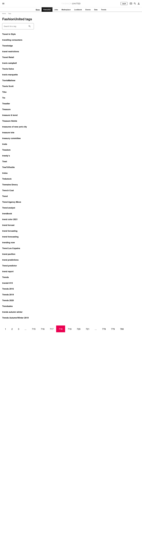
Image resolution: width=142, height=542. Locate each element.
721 (87, 328)
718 (60, 328)
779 (113, 328)
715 (34, 328)
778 (104, 328)
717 (51, 328)
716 (42, 328)
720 (78, 328)
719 (69, 328)
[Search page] (135, 3)
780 (122, 328)
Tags (9, 13)
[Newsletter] (131, 3)
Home (4, 13)
